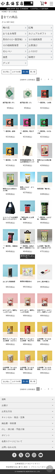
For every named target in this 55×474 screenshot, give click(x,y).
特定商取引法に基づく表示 (17, 467)
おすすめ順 (16, 72)
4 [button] (48, 79)
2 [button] (41, 79)
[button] (51, 79)
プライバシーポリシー (40, 467)
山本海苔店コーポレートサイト (27, 463)
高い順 (32, 72)
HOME (4, 12)
